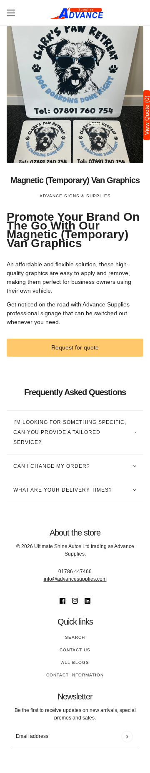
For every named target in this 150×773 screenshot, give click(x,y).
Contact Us (75, 650)
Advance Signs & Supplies (75, 196)
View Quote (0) (146, 115)
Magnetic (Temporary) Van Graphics (75, 180)
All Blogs (75, 662)
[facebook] (62, 600)
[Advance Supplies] (75, 13)
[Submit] (126, 736)
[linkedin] (87, 600)
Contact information (75, 675)
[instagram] (75, 600)
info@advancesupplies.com (75, 579)
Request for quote (75, 347)
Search (75, 637)
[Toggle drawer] (11, 13)
